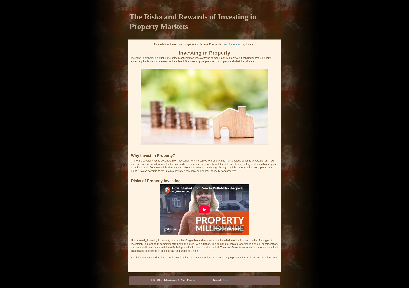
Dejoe (225, 280)
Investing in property (142, 58)
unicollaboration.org (234, 44)
